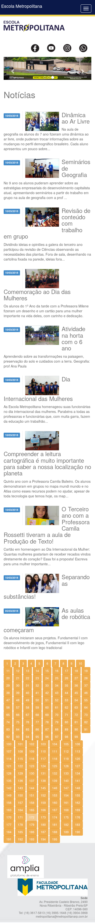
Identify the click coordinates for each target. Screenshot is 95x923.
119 (66, 758)
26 (66, 678)
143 (20, 788)
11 (8, 671)
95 (37, 736)
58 (27, 707)
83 (8, 729)
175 (66, 817)
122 (20, 766)
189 (66, 832)
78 (47, 722)
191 (8, 839)
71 (66, 715)
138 (43, 780)
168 (66, 810)
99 (76, 736)
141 (77, 780)
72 (76, 715)
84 (17, 729)
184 (8, 832)
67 (27, 715)
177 (8, 824)
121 (8, 766)
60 (47, 707)
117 (43, 758)
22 (27, 678)
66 (17, 715)
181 (54, 824)
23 (37, 678)
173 (43, 817)
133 (66, 773)
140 (66, 780)
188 (54, 832)
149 (8, 795)
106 (77, 744)
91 (86, 729)
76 (27, 722)
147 (66, 788)
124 (43, 766)
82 (86, 722)
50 (37, 700)
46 (86, 693)
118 (54, 758)
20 (8, 678)
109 (31, 751)
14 (37, 671)
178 (20, 824)
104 (54, 744)
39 (17, 693)
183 (77, 824)
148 (77, 788)
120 (77, 758)
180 (43, 824)
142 (8, 788)
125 (54, 766)
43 (56, 693)
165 (31, 810)
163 (8, 810)
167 (54, 810)
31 (27, 685)
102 (31, 744)
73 (86, 715)
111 (54, 751)
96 (47, 736)
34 (56, 685)
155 (77, 795)
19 (86, 671)
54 (76, 700)
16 (56, 671)
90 (76, 729)
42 (47, 693)
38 (8, 693)
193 (31, 839)
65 (8, 715)
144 (31, 788)
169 (77, 810)
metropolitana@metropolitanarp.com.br (62, 916)
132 (54, 773)
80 (66, 722)
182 (66, 824)
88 (56, 729)
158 (31, 802)
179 (31, 824)
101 (20, 744)
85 (27, 729)
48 (17, 700)
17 (66, 671)
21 (17, 678)
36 (76, 685)
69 (47, 715)
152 (43, 795)
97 (56, 736)
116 (31, 758)
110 (43, 751)
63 (76, 707)
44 (66, 693)
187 (43, 832)
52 (56, 700)
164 (20, 810)
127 (77, 766)
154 (66, 795)
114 (8, 758)
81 (76, 722)
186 (31, 832)
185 (20, 832)
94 (27, 736)
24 (47, 678)
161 (66, 802)
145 (43, 788)
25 (56, 678)
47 (8, 700)
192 (20, 839)
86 (37, 729)
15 (47, 671)
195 (54, 839)
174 (54, 817)
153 (54, 795)
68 (37, 715)
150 (20, 795)
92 (8, 736)
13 (27, 671)
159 (43, 802)
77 (37, 722)
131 (43, 773)
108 (20, 751)
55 (86, 700)
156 (8, 802)
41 (37, 693)
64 (86, 707)
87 (47, 729)
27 (76, 678)
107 (8, 751)
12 (17, 671)
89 (66, 729)
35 (66, 685)
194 (43, 839)
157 (20, 802)
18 (76, 671)
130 (31, 773)
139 (54, 780)
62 (66, 707)
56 (8, 707)
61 (56, 707)
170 (8, 817)
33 (47, 685)
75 (17, 722)
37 (86, 685)
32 (37, 685)
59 (37, 707)
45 (76, 693)
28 (86, 678)
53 (66, 700)
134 (77, 773)
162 (77, 802)
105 (66, 744)
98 (66, 736)
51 (47, 700)
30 (17, 685)
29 (8, 685)
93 (17, 736)
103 (43, 744)
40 (27, 693)
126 (66, 766)
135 (8, 780)
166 (43, 810)
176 (77, 817)
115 (20, 758)
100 (8, 744)
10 (80, 663)
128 (8, 773)
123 (31, 766)
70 (56, 715)
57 (17, 707)
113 (77, 751)
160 (54, 802)
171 (20, 817)
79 (56, 722)
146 (54, 788)
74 (8, 722)
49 (27, 700)
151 (31, 795)
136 (20, 780)
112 (66, 751)
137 (31, 780)
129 (20, 773)
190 (77, 832)
